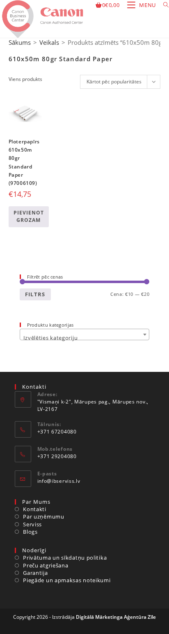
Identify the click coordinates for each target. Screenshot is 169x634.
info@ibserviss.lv (58, 480)
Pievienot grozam (29, 216)
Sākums (20, 42)
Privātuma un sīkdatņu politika (65, 557)
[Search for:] (163, 5)
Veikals (49, 42)
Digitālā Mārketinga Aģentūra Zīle (116, 616)
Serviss (32, 524)
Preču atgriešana (45, 565)
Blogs (30, 532)
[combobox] (85, 334)
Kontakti (34, 509)
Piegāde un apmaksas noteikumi (66, 580)
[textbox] (84, 337)
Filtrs (35, 294)
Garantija (35, 573)
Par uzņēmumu (43, 516)
